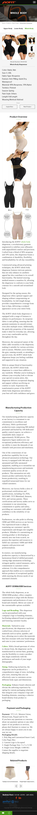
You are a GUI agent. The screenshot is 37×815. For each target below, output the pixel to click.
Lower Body (18, 28)
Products (9, 23)
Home (3, 23)
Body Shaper (15, 23)
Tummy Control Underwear (10, 781)
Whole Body (29, 28)
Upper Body (8, 28)
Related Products (18, 761)
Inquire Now (9, 107)
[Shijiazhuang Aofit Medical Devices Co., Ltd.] (9, 2)
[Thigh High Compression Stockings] (28, 773)
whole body (25, 242)
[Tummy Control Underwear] (10, 773)
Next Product (27, 107)
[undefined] (14, 47)
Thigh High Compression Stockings (28, 781)
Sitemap (29, 808)
